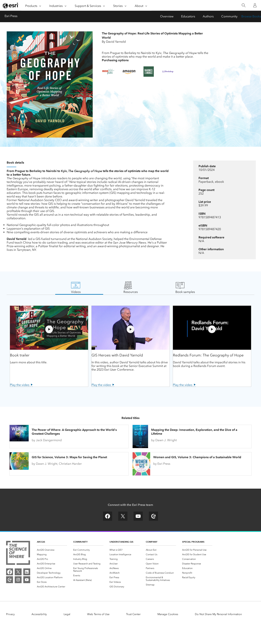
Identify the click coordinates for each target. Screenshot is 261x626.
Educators (188, 16)
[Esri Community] (9, 579)
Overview (166, 16)
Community (229, 16)
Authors (208, 16)
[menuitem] (52, 550)
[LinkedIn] (26, 571)
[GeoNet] (153, 520)
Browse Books (251, 16)
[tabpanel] (130, 346)
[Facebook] (107, 520)
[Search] (243, 5)
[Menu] (18, 16)
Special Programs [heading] (193, 541)
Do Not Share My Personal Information (218, 614)
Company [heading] (151, 541)
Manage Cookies (167, 614)
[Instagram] (18, 579)
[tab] (76, 288)
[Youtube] (138, 520)
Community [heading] (80, 541)
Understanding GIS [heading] (121, 541)
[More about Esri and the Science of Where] (18, 553)
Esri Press (11, 16)
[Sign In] (255, 5)
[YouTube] (26, 579)
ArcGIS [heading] (41, 541)
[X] (122, 520)
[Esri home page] (11, 5)
